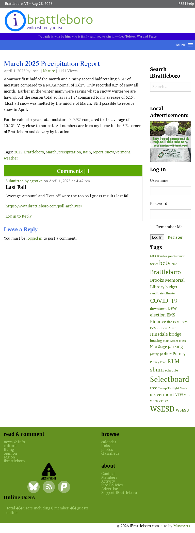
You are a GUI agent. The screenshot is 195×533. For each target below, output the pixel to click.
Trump (162, 388)
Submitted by (18, 181)
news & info (14, 442)
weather (11, 158)
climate (170, 293)
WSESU (182, 410)
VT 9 (187, 395)
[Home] (49, 20)
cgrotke (36, 181)
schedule (171, 370)
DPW (172, 308)
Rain (87, 152)
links (105, 446)
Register (175, 237)
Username (159, 180)
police (166, 353)
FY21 (176, 322)
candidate (157, 293)
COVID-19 (163, 301)
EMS (171, 315)
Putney (179, 353)
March (51, 152)
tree (153, 387)
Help (190, 3)
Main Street (170, 341)
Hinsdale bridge (166, 334)
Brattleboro (34, 152)
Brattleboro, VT (16, 3)
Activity (108, 481)
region (9, 457)
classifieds (110, 453)
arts (153, 256)
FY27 (153, 328)
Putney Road (158, 362)
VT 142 (163, 401)
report (98, 152)
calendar (108, 442)
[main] (73, 151)
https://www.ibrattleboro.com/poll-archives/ (44, 206)
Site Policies (112, 485)
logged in (34, 238)
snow (109, 152)
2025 (18, 152)
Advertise (109, 489)
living (9, 449)
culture (10, 446)
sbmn (157, 369)
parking (175, 346)
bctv (165, 263)
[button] (181, 45)
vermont (123, 152)
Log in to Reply (19, 216)
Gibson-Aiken (166, 328)
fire (169, 322)
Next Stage (158, 346)
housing (156, 341)
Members (109, 477)
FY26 (184, 322)
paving (154, 354)
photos (107, 449)
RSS (181, 3)
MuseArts (181, 525)
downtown (158, 308)
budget (171, 287)
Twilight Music (178, 388)
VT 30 (154, 401)
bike (174, 264)
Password (158, 203)
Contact (108, 473)
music (182, 341)
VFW (179, 395)
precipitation (69, 152)
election (158, 315)
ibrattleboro (14, 461)
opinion (10, 453)
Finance (158, 321)
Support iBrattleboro (119, 492)
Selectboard (169, 379)
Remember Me (169, 226)
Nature (49, 70)
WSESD (162, 409)
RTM (173, 361)
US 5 (153, 395)
